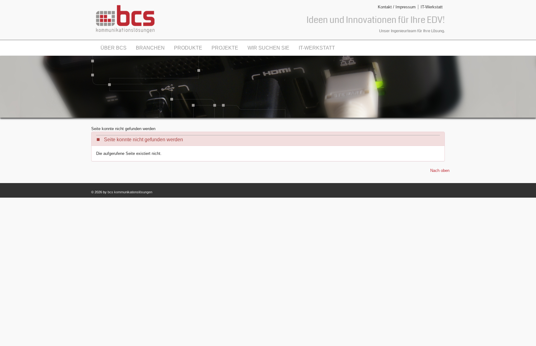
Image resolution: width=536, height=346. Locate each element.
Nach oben (439, 170)
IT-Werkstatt (432, 7)
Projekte (225, 47)
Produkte (188, 47)
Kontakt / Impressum (397, 7)
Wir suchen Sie (268, 47)
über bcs (113, 47)
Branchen (150, 47)
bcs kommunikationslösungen (130, 192)
